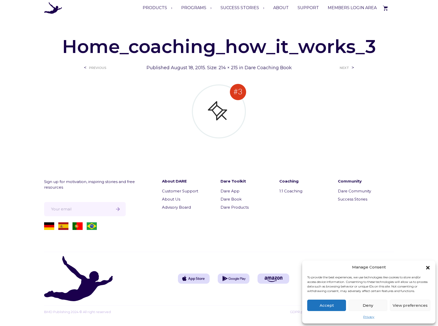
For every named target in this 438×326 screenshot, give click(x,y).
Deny (368, 305)
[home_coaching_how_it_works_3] (219, 110)
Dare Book (231, 199)
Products (155, 7)
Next (344, 67)
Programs (193, 7)
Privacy (368, 317)
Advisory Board (176, 207)
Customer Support (180, 191)
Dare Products (235, 207)
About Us (171, 199)
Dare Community (354, 191)
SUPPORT (308, 7)
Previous (97, 67)
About (281, 7)
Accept (327, 305)
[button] (427, 267)
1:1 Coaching (290, 191)
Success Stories (352, 199)
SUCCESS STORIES (240, 7)
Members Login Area (352, 7)
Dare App (230, 191)
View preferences (410, 305)
